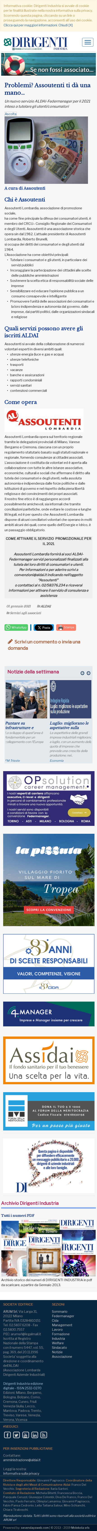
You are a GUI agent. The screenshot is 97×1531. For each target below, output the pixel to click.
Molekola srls (80, 1527)
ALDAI (46, 606)
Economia (56, 760)
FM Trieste (12, 760)
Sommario (59, 1311)
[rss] (43, 1435)
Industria (58, 1338)
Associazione (62, 1356)
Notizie (57, 1352)
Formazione (61, 1334)
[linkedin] (34, 1435)
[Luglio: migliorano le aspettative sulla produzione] (71, 699)
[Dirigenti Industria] (37, 43)
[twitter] (16, 1435)
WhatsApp (19, 627)
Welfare (58, 1343)
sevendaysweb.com (35, 1527)
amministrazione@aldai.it (22, 1460)
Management (62, 1325)
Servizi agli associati (25, 613)
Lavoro (57, 1329)
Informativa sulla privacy (21, 1473)
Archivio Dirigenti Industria (30, 1203)
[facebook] (7, 1435)
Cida (55, 1320)
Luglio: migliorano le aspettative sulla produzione (69, 727)
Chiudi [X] (65, 25)
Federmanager (63, 1316)
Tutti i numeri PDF (18, 1215)
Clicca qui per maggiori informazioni (30, 25)
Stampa (68, 627)
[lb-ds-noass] (48, 64)
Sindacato (59, 1347)
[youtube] (25, 1435)
